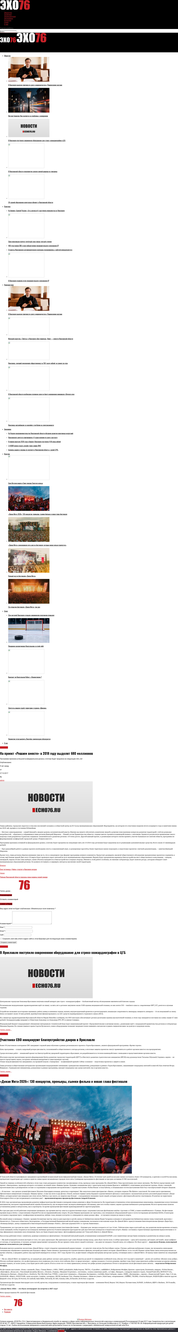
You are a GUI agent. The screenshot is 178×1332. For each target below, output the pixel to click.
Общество (8, 13)
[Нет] (65, 1331)
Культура (7, 20)
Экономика (8, 19)
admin (2, 780)
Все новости (8, 1309)
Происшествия (10, 17)
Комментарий (6, 924)
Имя (2, 927)
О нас (6, 24)
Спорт (6, 22)
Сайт (2, 935)
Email (2, 931)
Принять (61, 1331)
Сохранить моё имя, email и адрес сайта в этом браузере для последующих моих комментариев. (39, 939)
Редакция (7, 1312)
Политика (8, 15)
